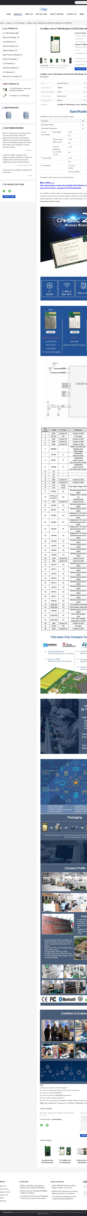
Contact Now (80, 69)
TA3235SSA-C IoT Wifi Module (19, 96)
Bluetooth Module (9, 37)
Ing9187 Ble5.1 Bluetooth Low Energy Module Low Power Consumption (64, 1192)
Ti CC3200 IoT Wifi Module (75, 1103)
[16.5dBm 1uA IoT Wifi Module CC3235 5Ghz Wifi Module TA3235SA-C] (55, 45)
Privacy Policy (7, 1212)
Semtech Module (9, 68)
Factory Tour (41, 14)
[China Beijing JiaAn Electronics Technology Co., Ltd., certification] (9, 115)
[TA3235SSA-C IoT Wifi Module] (5, 95)
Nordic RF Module (9, 59)
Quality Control (57, 14)
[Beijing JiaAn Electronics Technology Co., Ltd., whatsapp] (11, 191)
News (82, 14)
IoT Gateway (7, 72)
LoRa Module (8, 42)
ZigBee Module (8, 50)
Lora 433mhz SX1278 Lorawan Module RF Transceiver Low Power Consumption (34, 1197)
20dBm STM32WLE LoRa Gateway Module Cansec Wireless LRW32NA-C (33, 1187)
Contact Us (71, 14)
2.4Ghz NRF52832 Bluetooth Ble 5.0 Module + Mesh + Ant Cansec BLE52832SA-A (64, 1187)
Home (8, 14)
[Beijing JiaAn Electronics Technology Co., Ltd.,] (43, 9)
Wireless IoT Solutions (11, 77)
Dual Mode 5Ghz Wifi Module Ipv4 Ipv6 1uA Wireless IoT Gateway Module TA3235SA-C (47, 1162)
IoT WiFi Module (19, 23)
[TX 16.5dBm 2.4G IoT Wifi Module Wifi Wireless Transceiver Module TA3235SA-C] (64, 1151)
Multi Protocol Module (11, 55)
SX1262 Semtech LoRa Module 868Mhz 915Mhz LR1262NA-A (33, 1192)
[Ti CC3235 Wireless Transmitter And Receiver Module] (5, 89)
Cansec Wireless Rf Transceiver (54, 1103)
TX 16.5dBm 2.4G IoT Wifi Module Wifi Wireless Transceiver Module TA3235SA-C (65, 1162)
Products (18, 14)
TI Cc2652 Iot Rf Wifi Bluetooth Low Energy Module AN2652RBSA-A (64, 1198)
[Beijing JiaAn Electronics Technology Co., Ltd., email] (5, 191)
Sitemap (3, 1201)
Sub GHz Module (9, 46)
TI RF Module (8, 64)
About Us (29, 14)
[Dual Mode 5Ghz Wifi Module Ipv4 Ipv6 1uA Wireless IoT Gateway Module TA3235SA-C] (47, 1151)
